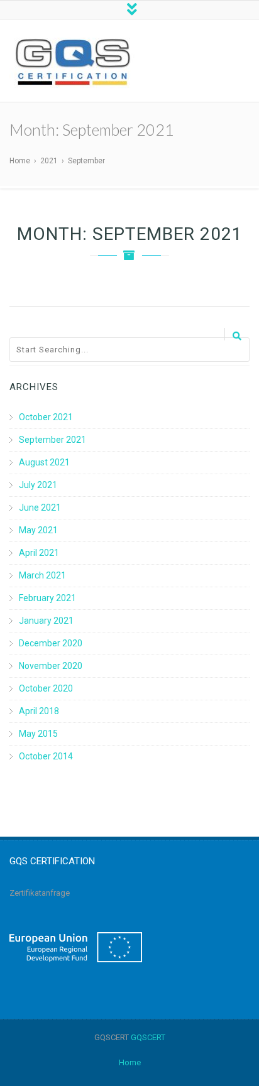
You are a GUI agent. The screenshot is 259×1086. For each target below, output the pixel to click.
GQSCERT (148, 1037)
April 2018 (39, 711)
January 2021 (46, 621)
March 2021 (42, 575)
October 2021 (46, 417)
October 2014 (46, 756)
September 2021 (52, 440)
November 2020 (50, 666)
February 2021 (47, 598)
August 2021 (44, 462)
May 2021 (38, 530)
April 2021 (39, 553)
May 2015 (38, 734)
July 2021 (38, 485)
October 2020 (46, 688)
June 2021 (40, 507)
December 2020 (50, 643)
